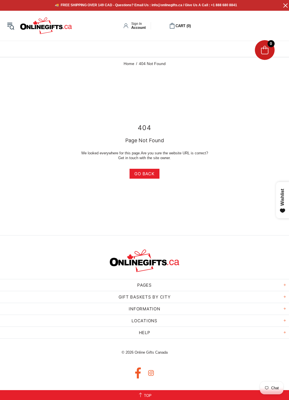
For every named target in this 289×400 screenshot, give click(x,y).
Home (129, 64)
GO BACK (144, 173)
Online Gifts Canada (46, 25)
